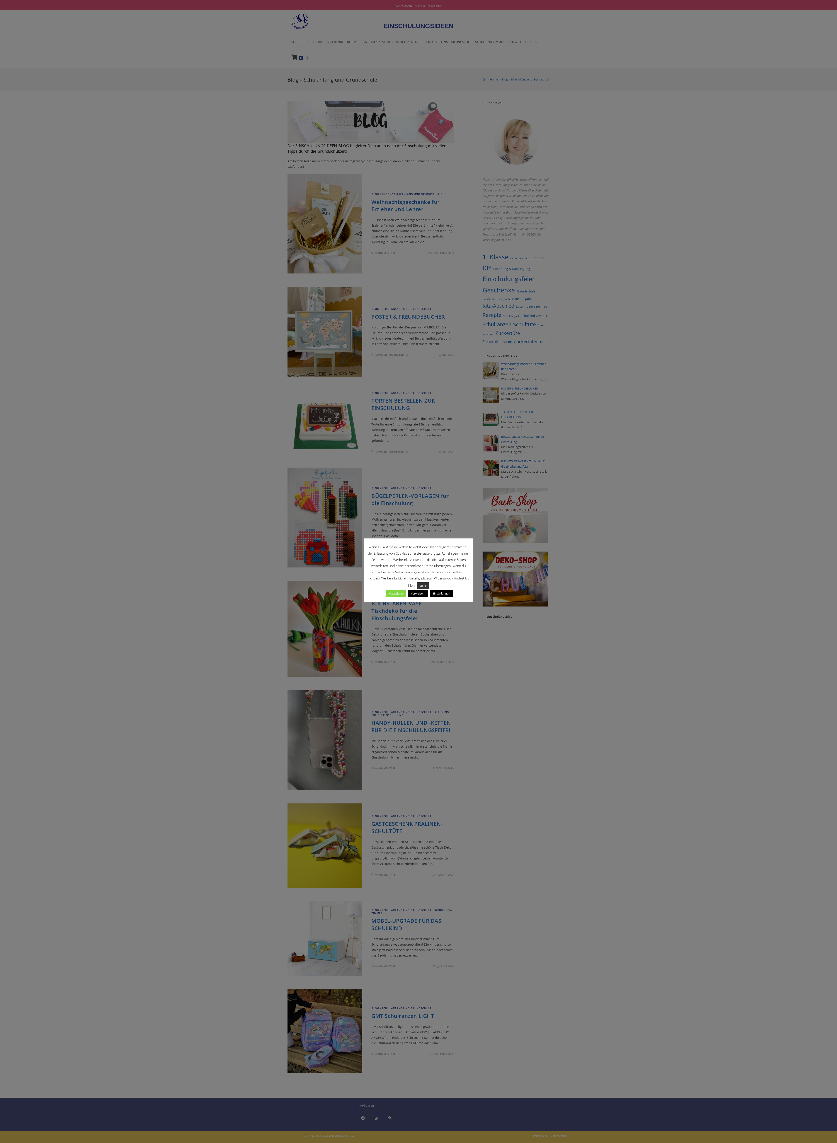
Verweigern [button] (418, 593)
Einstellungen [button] (441, 593)
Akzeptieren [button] (396, 593)
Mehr (422, 586)
